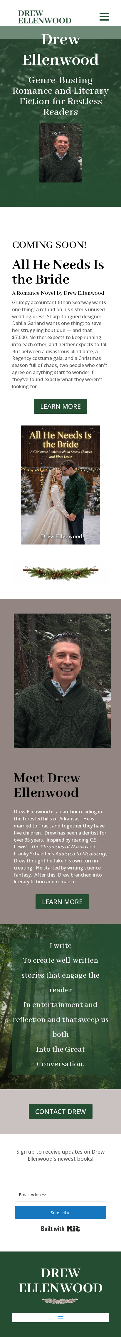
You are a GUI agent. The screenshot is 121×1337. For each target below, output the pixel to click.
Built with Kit (60, 1228)
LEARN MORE (60, 406)
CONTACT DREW (60, 1111)
